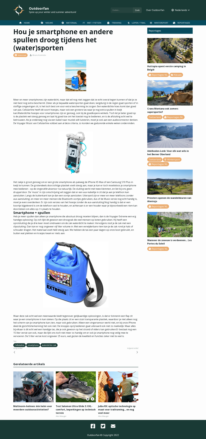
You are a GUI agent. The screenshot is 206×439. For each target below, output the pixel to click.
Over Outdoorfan (155, 10)
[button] (181, 10)
